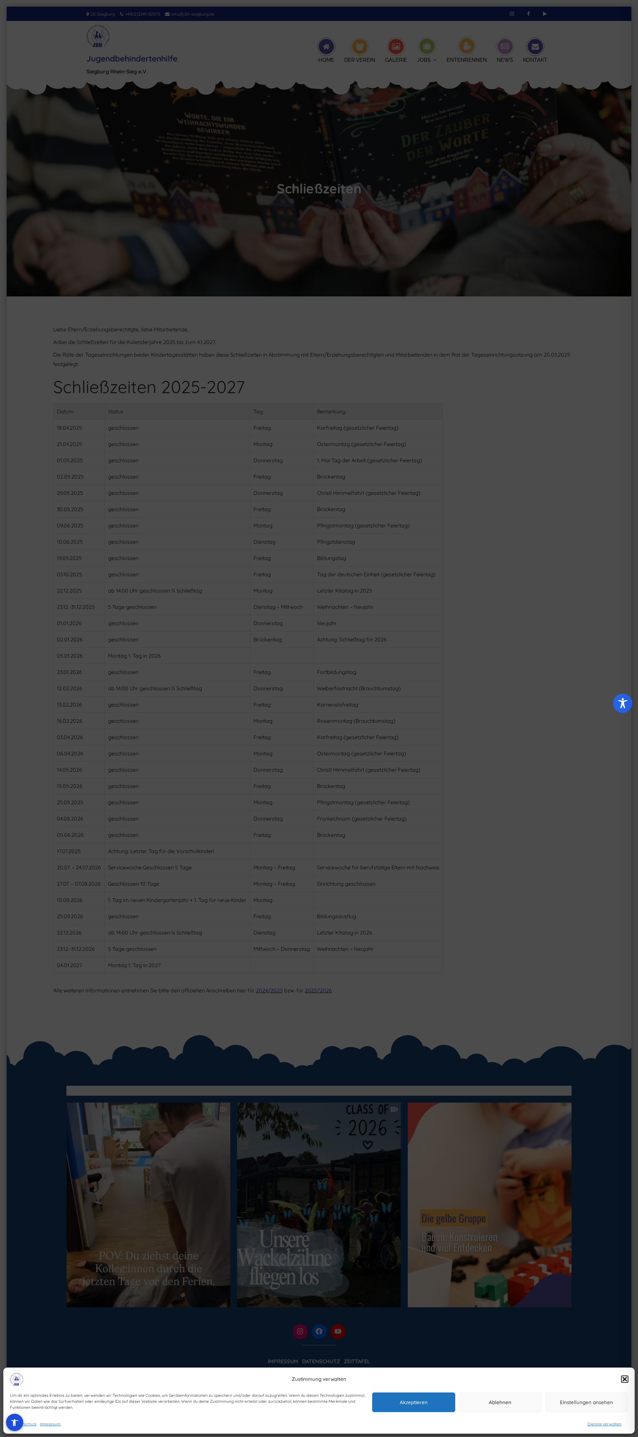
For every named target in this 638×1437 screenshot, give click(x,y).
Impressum (50, 1423)
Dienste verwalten (604, 1423)
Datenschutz (25, 1423)
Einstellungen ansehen (586, 1402)
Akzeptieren (414, 1402)
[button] (624, 1379)
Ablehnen (500, 1402)
